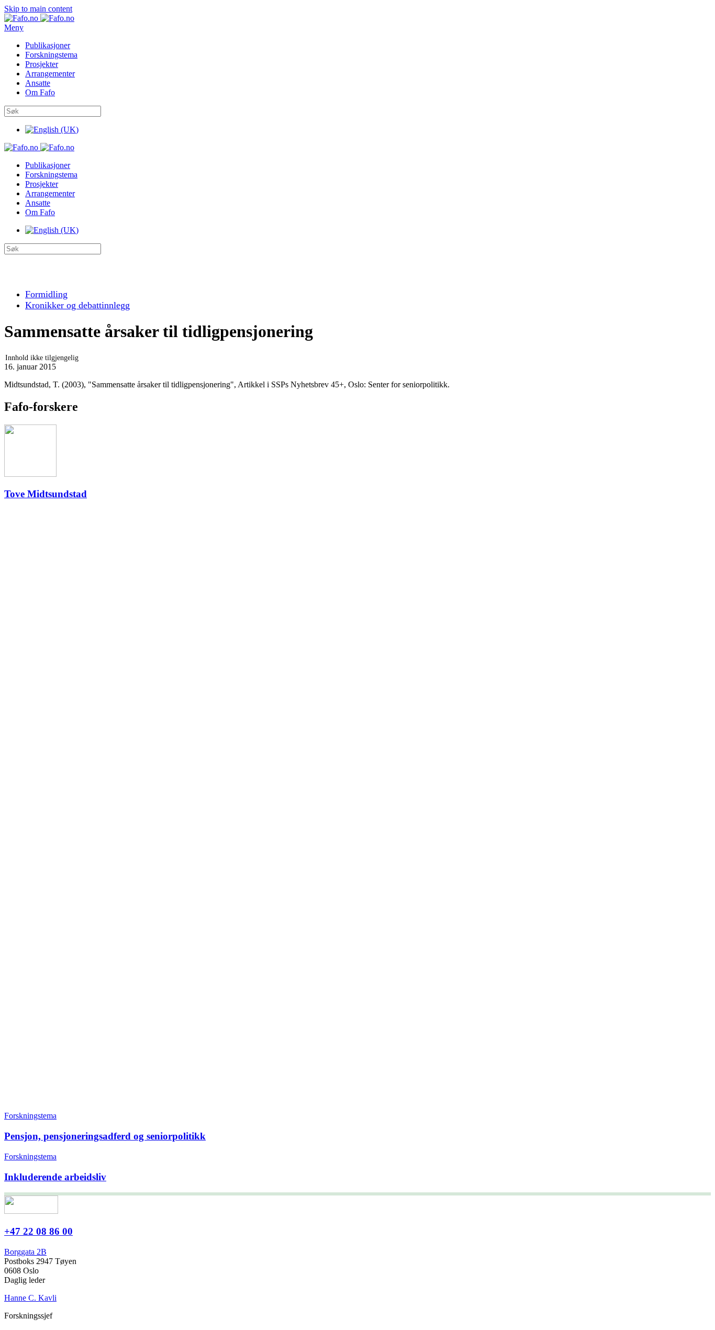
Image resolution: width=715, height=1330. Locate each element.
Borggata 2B (25, 1251)
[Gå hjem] (39, 18)
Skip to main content (38, 8)
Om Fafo (40, 92)
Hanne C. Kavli (30, 1297)
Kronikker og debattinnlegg (77, 305)
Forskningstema (51, 54)
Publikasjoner (47, 45)
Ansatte (37, 83)
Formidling (46, 294)
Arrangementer (50, 73)
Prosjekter (41, 64)
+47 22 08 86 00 (38, 1231)
